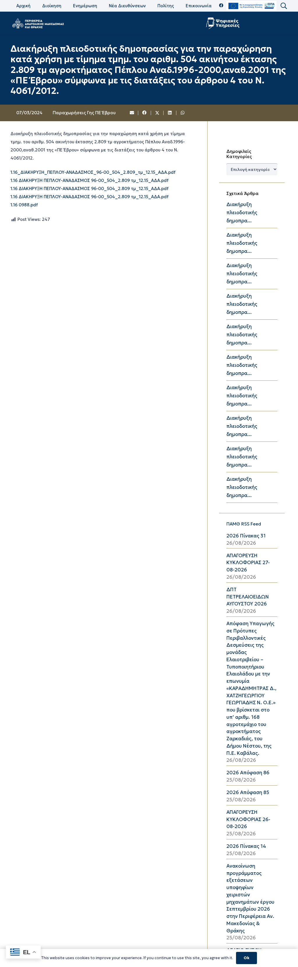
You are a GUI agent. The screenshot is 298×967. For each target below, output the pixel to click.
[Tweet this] (157, 113)
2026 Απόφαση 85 (247, 792)
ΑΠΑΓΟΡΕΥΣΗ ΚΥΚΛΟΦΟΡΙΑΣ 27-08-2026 (248, 563)
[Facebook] (221, 5)
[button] (283, 6)
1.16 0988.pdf (24, 205)
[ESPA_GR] (251, 6)
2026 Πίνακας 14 (246, 846)
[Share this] (144, 113)
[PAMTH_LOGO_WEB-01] (37, 23)
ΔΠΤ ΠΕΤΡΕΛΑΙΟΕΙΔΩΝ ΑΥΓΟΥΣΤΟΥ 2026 (247, 597)
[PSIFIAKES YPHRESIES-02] (223, 23)
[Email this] (132, 113)
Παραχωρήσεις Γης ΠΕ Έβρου (84, 112)
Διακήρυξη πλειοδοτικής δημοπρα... (241, 212)
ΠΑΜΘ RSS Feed (243, 524)
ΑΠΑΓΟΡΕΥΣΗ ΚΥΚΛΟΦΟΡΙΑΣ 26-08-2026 (248, 819)
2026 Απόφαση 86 (247, 773)
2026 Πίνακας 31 (246, 536)
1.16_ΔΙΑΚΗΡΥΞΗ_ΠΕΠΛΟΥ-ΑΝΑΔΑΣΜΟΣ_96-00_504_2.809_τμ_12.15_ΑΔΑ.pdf (92, 172)
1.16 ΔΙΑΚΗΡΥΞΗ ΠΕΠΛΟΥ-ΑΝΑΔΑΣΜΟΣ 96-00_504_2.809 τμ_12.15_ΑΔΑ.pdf (89, 180)
